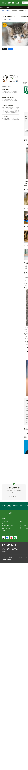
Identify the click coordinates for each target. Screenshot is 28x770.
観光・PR (4, 523)
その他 (3, 530)
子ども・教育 (5, 521)
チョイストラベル (6, 549)
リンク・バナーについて (20, 557)
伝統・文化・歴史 (6, 528)
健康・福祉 (4, 527)
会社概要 (3, 557)
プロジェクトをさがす (5, 7)
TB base (4, 551)
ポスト (5, 48)
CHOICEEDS (15, 549)
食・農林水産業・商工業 (7, 525)
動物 (10, 19)
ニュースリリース (10, 557)
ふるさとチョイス (6, 548)
